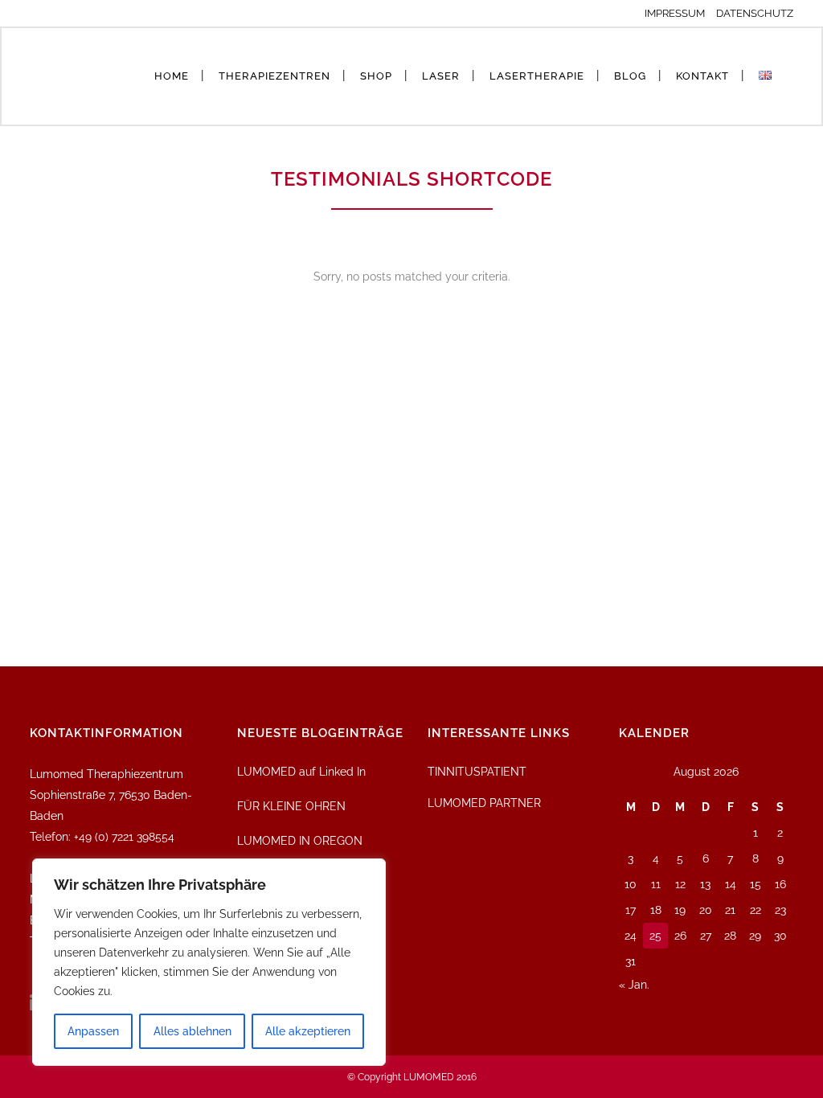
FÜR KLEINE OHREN (291, 806)
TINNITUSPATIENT (477, 771)
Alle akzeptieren (307, 1031)
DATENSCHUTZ (754, 13)
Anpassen (93, 1031)
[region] (209, 962)
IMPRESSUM (679, 13)
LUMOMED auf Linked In (301, 771)
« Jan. (634, 984)
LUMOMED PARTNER (484, 803)
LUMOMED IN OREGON (299, 840)
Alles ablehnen (192, 1031)
